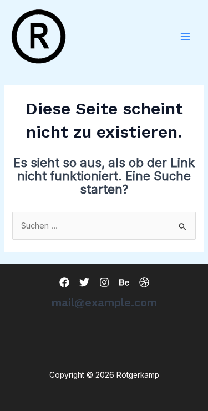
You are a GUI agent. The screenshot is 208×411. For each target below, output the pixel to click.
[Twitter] (84, 282)
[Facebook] (64, 282)
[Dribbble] (144, 282)
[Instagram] (104, 282)
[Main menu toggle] (185, 36)
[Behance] (124, 282)
